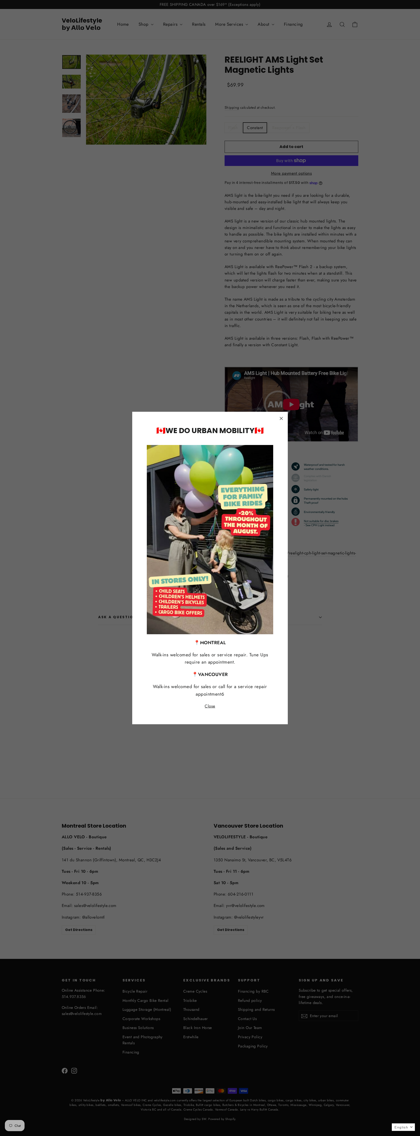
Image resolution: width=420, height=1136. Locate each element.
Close (210, 706)
